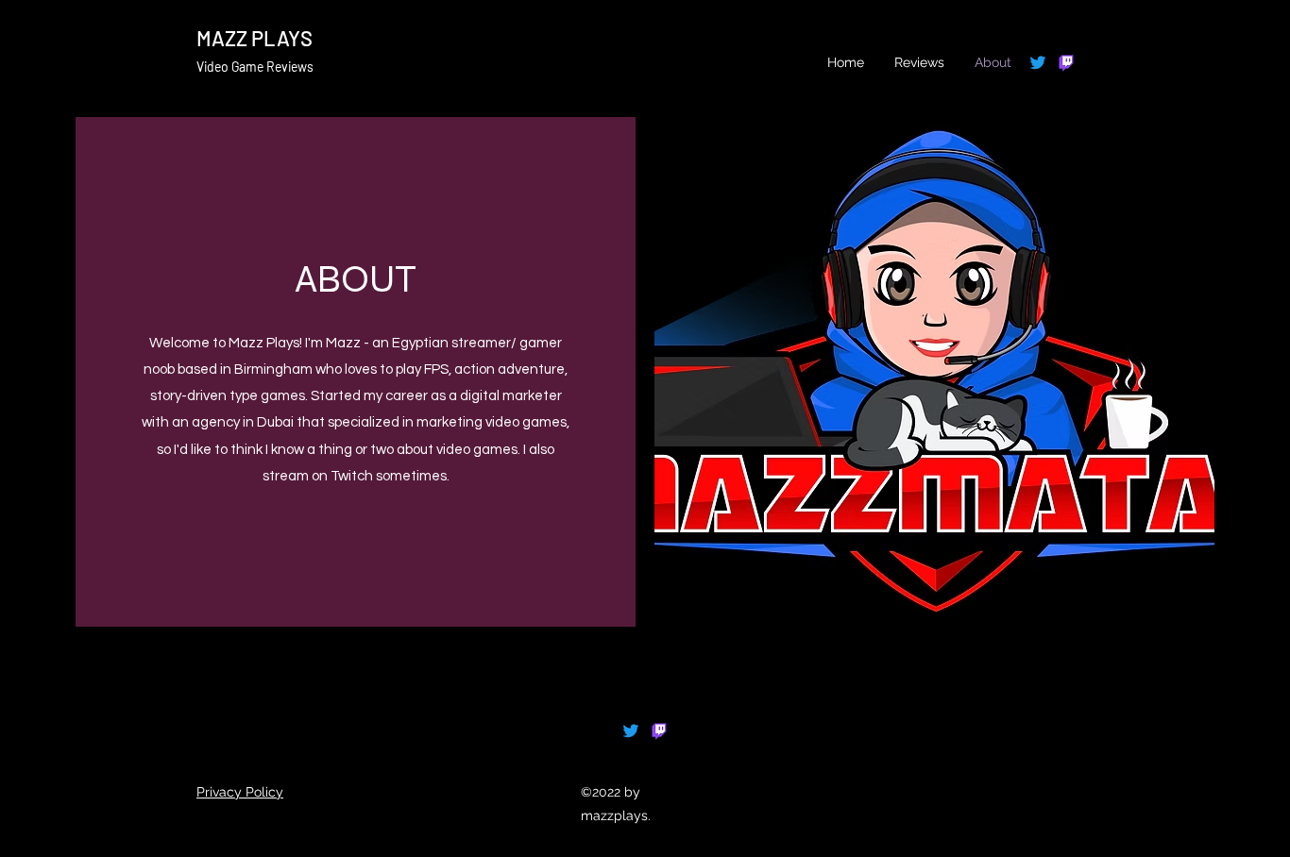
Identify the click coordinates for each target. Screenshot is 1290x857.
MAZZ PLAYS (254, 37)
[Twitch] (1066, 62)
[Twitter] (1037, 62)
